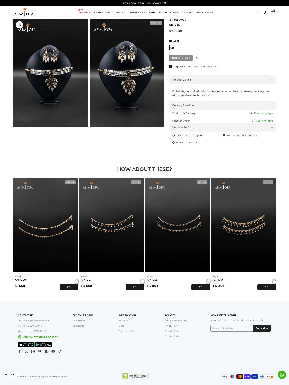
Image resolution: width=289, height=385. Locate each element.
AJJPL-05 (152, 279)
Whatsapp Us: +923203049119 (32, 331)
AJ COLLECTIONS (205, 12)
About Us (123, 320)
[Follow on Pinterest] (39, 351)
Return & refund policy (176, 320)
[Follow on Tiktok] (59, 351)
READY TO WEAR (102, 12)
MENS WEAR (155, 12)
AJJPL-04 (218, 279)
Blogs (121, 325)
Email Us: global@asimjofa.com (34, 320)
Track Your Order (127, 331)
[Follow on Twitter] (26, 351)
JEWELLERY (187, 12)
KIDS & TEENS (171, 12)
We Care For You (182, 127)
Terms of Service (173, 331)
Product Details (181, 79)
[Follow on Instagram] (33, 351)
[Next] (270, 225)
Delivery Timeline (183, 105)
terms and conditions (205, 66)
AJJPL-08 (20, 279)
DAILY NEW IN (84, 12)
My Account (79, 320)
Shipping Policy (172, 336)
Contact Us (78, 325)
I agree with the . (196, 66)
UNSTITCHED (120, 12)
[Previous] (19, 225)
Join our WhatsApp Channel (40, 336)
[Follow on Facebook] (19, 351)
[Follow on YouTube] (53, 351)
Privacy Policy (172, 325)
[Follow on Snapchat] (46, 351)
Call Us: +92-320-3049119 (30, 325)
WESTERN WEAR (138, 12)
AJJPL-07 (86, 279)
